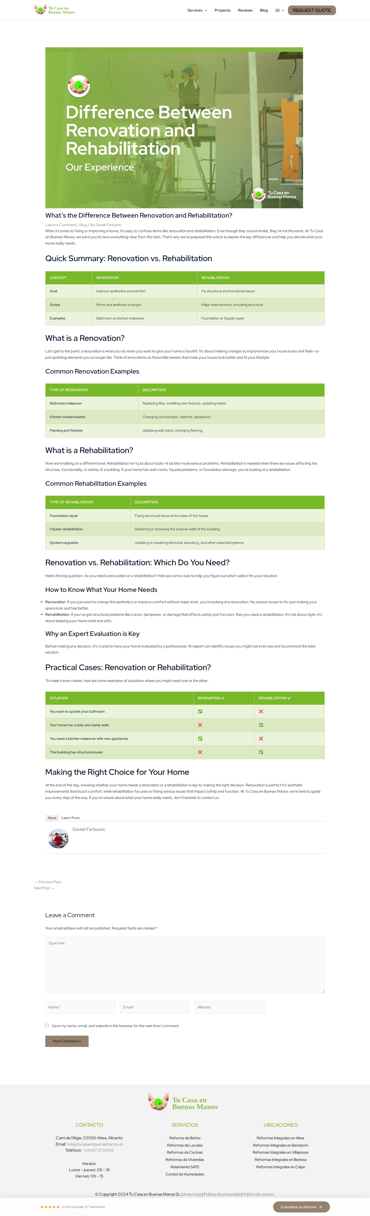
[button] (204, 10)
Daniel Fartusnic (88, 829)
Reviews (245, 10)
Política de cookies (258, 1194)
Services (195, 10)
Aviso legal (192, 1194)
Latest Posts (70, 818)
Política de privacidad (222, 1194)
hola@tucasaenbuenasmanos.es (95, 1144)
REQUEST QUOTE (312, 10)
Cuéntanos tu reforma (298, 1207)
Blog (264, 10)
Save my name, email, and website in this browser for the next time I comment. (115, 1025)
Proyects (223, 10)
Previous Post (47, 881)
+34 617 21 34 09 (98, 1150)
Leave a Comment (60, 224)
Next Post (44, 887)
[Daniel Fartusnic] (58, 838)
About (52, 818)
